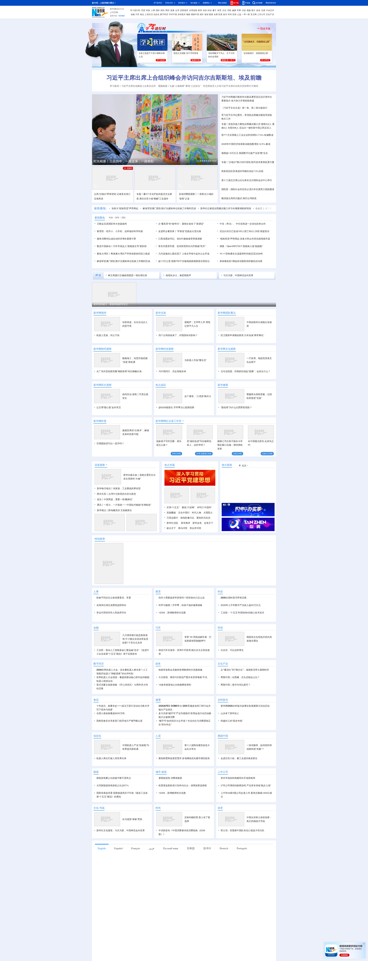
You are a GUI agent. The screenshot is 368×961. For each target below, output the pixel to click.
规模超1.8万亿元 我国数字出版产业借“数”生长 (244, 153)
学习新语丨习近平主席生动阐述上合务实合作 (133, 86)
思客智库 (184, 10)
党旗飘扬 (171, 529)
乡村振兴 (182, 14)
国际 (158, 10)
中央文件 (270, 10)
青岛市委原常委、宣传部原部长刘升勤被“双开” (182, 246)
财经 (163, 10)
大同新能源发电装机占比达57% (112, 818)
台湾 (177, 10)
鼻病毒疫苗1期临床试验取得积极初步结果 (241, 261)
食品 (142, 14)
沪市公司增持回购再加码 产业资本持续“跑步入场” (246, 818)
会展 (216, 14)
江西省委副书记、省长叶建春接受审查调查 (180, 239)
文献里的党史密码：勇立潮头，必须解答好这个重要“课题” (142, 161)
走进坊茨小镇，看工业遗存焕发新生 (239, 791)
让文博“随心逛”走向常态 (108, 407)
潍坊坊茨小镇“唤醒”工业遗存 (153, 198)
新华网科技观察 (165, 348)
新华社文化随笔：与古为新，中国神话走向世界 (120, 863)
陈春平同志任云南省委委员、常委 (113, 614)
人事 (153, 10)
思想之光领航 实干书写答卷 (186, 53)
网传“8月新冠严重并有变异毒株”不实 (188, 710)
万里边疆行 (172, 534)
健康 (234, 10)
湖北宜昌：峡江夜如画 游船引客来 (252, 304)
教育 (200, 10)
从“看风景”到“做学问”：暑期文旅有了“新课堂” (181, 224)
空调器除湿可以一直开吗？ (110, 443)
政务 (258, 10)
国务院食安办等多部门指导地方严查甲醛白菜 (119, 754)
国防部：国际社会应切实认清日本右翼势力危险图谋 (247, 189)
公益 (239, 14)
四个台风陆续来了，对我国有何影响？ (178, 335)
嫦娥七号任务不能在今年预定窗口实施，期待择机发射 (230, 445)
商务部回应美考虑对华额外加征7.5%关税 (242, 171)
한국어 (207, 881)
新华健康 (223, 385)
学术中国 (173, 14)
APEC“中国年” (204, 524)
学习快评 (161, 60)
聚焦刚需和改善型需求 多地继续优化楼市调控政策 (184, 791)
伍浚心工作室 (267, 453)
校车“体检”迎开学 (150, 304)
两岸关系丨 (102, 510)
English (102, 881)
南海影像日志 (187, 534)
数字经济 (164, 14)
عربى (152, 881)
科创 (210, 10)
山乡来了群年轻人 (230, 746)
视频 (249, 10)
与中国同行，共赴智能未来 (172, 371)
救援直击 (264, 231)
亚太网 (254, 14)
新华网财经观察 (102, 348)
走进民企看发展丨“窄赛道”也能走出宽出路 (179, 231)
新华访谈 (161, 312)
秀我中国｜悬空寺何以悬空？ (236, 718)
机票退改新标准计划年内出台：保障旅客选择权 (183, 818)
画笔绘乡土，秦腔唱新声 (178, 275)
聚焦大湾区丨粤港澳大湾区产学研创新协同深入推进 (123, 253)
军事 (239, 10)
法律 (263, 10)
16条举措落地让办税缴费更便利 (175, 718)
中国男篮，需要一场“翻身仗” (118, 516)
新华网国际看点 (227, 312)
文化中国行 (184, 529)
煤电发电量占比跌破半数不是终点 (113, 811)
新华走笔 (197, 539)
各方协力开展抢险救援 (242, 100)
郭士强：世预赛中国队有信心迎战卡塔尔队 (242, 863)
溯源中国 (195, 14)
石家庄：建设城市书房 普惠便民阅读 (113, 304)
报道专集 (265, 28)
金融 (133, 14)
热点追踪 (161, 385)
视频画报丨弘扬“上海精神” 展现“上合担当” (179, 86)
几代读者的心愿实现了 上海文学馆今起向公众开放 (183, 253)
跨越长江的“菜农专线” (232, 754)
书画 (229, 10)
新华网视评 (99, 312)
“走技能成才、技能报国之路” (256, 53)
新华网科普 (99, 421)
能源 (211, 14)
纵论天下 (171, 544)
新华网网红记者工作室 (168, 421)
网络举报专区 (271, 3)
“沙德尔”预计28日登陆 (239, 162)
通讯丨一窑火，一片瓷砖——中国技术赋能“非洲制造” (124, 521)
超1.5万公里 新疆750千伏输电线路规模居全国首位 (184, 261)
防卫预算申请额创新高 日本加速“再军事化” (242, 335)
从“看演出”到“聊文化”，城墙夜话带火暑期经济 (245, 703)
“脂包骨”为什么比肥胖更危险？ (236, 407)
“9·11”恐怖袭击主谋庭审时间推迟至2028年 (241, 253)
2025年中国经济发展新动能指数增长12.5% (243, 144)
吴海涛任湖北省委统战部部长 (111, 621)
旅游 (206, 14)
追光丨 (100, 516)
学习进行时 (135, 10)
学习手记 (265, 60)
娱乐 (225, 14)
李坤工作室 (176, 453)
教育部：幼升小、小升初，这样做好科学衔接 (120, 231)
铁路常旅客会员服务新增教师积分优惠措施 (180, 703)
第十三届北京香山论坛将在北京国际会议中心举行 (246, 180)
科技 (205, 10)
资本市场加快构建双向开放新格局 (238, 811)
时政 (148, 10)
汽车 (137, 14)
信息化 (156, 14)
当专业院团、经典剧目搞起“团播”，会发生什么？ (245, 371)
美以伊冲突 (195, 544)
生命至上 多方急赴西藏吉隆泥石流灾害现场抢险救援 (268, 208)
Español (118, 881)
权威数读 (268, 135)
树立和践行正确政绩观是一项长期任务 (127, 275)
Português (242, 881)
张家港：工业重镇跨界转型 (127, 505)
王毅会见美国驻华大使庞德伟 (112, 224)
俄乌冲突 (182, 544)
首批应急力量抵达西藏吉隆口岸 (244, 124)
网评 (167, 10)
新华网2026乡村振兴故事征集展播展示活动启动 (245, 739)
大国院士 (208, 529)
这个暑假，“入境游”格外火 (197, 396)
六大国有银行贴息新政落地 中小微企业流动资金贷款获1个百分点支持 (135, 672)
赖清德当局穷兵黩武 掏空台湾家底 (238, 198)
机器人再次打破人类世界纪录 (111, 791)
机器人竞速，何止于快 (107, 335)
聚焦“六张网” (188, 524)
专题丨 (224, 124)
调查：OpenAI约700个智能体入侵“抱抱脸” (241, 246)
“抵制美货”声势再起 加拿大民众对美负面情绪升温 (245, 239)
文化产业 (270, 14)
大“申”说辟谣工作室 (203, 453)
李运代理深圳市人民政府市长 (111, 629)
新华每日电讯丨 (105, 505)
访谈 (244, 10)
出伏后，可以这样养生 (232, 683)
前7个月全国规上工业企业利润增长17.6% (242, 135)
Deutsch (224, 881)
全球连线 (193, 10)
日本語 (191, 881)
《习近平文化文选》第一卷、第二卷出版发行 (244, 108)
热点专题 (169, 481)
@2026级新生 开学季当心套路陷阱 (176, 407)
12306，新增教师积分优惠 (172, 629)
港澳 (172, 10)
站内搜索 (259, 3)
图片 (253, 10)
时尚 (230, 14)
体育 (219, 10)
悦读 (234, 14)
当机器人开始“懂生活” (195, 360)
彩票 (220, 14)
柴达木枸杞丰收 (196, 304)
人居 (158, 768)
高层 (143, 10)
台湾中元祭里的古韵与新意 (122, 510)
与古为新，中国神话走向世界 (238, 275)
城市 (202, 14)
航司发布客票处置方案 (262, 162)
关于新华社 (158, 3)
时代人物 (196, 529)
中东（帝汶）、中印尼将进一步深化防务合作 (243, 224)
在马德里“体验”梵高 (132, 852)
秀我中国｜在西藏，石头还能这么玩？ (240, 710)
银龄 (188, 14)
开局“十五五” (173, 524)
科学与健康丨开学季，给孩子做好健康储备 (180, 621)
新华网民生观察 (102, 385)
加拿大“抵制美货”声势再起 (110, 208)
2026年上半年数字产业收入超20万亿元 (241, 621)
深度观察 (100, 481)
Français (135, 881)
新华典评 (185, 539)
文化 (224, 10)
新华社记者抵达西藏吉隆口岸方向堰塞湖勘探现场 (211, 208)
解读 (268, 144)
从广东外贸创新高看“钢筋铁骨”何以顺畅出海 (119, 371)
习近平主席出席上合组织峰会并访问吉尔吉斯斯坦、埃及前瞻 (184, 77)
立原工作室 (237, 453)
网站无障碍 (222, 3)
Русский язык (170, 881)
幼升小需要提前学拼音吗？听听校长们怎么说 (182, 614)
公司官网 (114, 12)
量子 (214, 10)
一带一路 (246, 14)
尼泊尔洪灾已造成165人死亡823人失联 (240, 231)
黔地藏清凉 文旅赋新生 (120, 527)
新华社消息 (172, 539)
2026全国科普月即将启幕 (234, 614)
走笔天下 (208, 539)
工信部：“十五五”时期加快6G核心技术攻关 (242, 629)
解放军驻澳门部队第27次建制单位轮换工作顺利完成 (155, 208)
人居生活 (149, 14)
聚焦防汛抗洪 (203, 534)
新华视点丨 (102, 527)
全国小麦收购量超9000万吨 (110, 746)
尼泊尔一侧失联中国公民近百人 (255, 128)
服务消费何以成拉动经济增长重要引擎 (116, 239)
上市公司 (261, 14)
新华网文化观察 (227, 348)
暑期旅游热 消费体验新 (170, 811)
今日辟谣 (163, 710)
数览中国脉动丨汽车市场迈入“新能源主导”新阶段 (122, 246)
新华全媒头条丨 (131, 491)
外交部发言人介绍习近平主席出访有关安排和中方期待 (230, 86)
